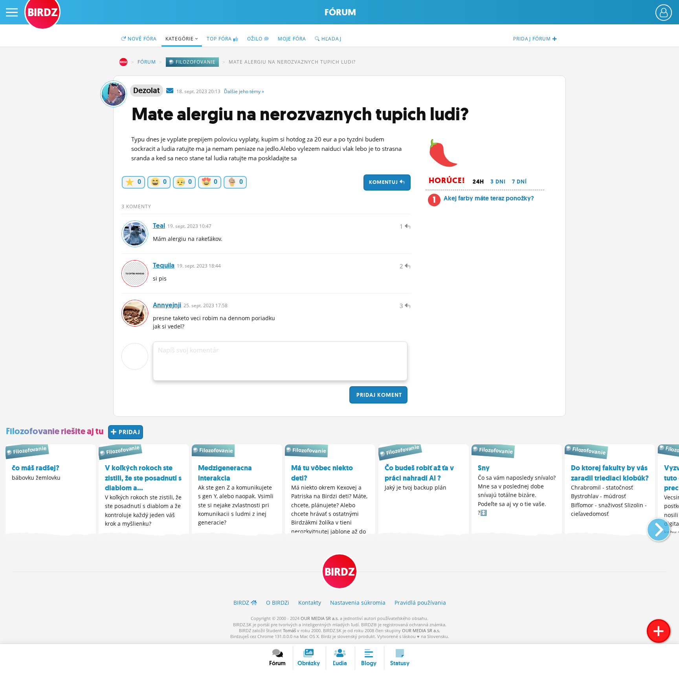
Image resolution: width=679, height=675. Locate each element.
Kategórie (180, 38)
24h (478, 181)
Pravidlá (420, 602)
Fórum (340, 12)
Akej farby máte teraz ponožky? (489, 198)
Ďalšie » (244, 91)
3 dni (498, 181)
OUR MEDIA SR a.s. (320, 618)
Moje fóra (292, 38)
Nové (141, 38)
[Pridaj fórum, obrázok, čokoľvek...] (658, 631)
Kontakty (309, 602)
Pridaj (378, 394)
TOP (219, 38)
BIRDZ (123, 62)
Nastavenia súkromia (357, 602)
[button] (652, 526)
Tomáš (289, 630)
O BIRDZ (277, 602)
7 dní (519, 181)
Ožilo (255, 38)
